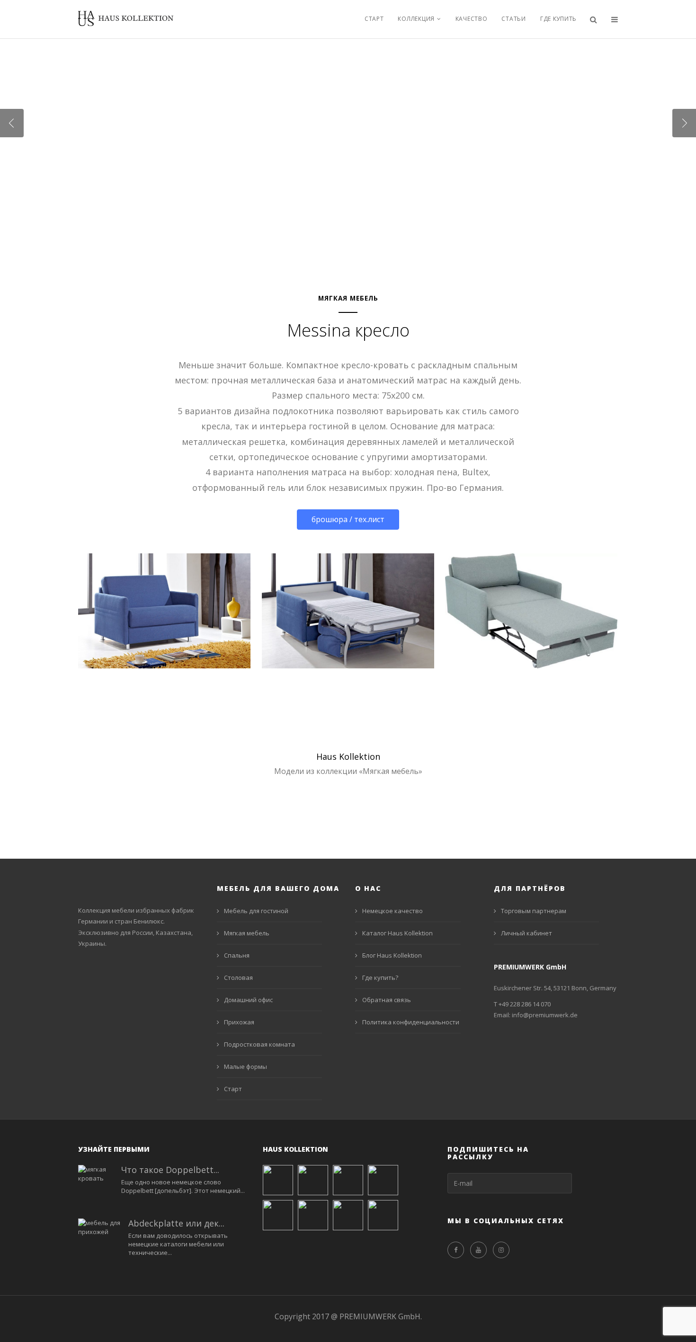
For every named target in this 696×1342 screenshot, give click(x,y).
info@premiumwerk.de (545, 1015)
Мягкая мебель (246, 933)
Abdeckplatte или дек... (176, 1223)
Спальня (237, 955)
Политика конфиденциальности (410, 1022)
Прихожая (239, 1022)
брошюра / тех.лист (348, 519)
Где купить (558, 19)
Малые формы (245, 1066)
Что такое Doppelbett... (170, 1169)
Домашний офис (248, 999)
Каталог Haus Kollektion (397, 933)
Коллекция (416, 19)
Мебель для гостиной (256, 911)
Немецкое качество (392, 911)
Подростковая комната (259, 1044)
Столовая (238, 977)
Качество (471, 19)
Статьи (513, 19)
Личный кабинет (526, 933)
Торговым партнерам (533, 911)
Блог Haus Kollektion (392, 955)
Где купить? (380, 977)
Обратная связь (386, 999)
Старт (374, 19)
